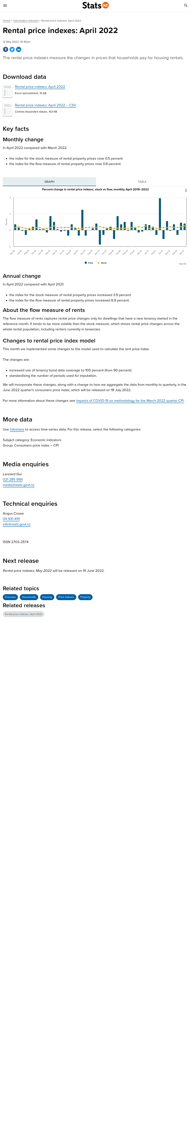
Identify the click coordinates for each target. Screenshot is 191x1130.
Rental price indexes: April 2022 (40, 87)
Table (142, 182)
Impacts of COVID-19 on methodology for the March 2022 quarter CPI (130, 401)
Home (6, 20)
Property (85, 597)
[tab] (49, 181)
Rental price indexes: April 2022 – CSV (45, 105)
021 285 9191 (13, 479)
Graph (49, 182)
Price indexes (66, 597)
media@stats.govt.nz (19, 485)
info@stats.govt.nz (17, 524)
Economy (10, 597)
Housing (47, 597)
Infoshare (17, 429)
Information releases (26, 20)
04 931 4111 (11, 519)
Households (29, 597)
